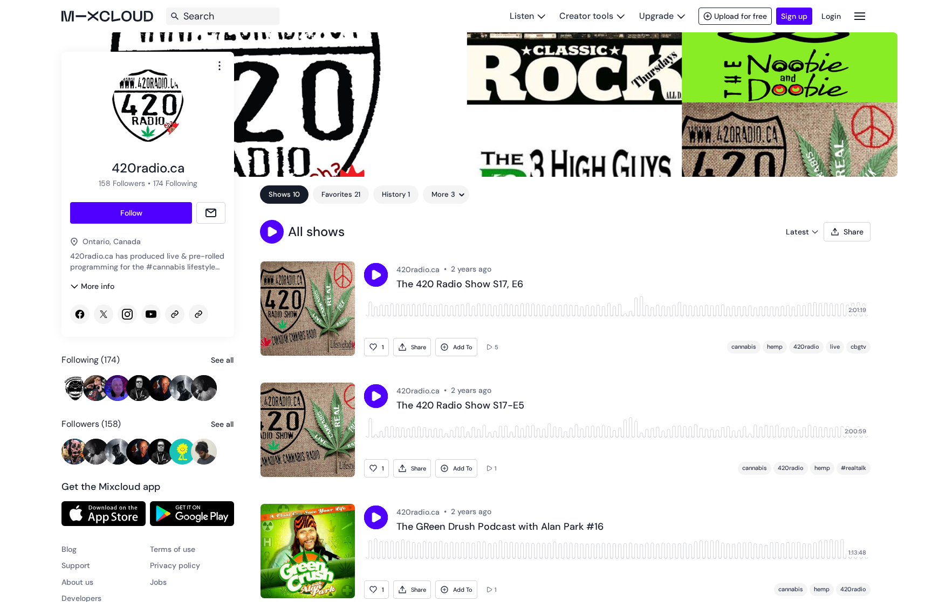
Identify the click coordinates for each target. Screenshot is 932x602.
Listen (522, 16)
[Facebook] (80, 314)
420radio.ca (418, 269)
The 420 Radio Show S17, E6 (459, 284)
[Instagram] (127, 314)
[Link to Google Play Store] (192, 513)
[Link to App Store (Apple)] (103, 513)
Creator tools (586, 16)
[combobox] (219, 66)
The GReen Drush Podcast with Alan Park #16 (500, 527)
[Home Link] (107, 16)
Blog (69, 549)
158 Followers (122, 183)
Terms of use (172, 549)
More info (97, 286)
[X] (103, 314)
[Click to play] (376, 275)
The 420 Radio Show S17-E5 (460, 405)
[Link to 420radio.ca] (174, 314)
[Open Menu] (860, 16)
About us (77, 582)
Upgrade (656, 16)
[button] (272, 232)
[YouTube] (151, 314)
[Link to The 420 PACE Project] (198, 314)
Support (75, 565)
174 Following (175, 183)
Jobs (158, 582)
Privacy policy (175, 565)
